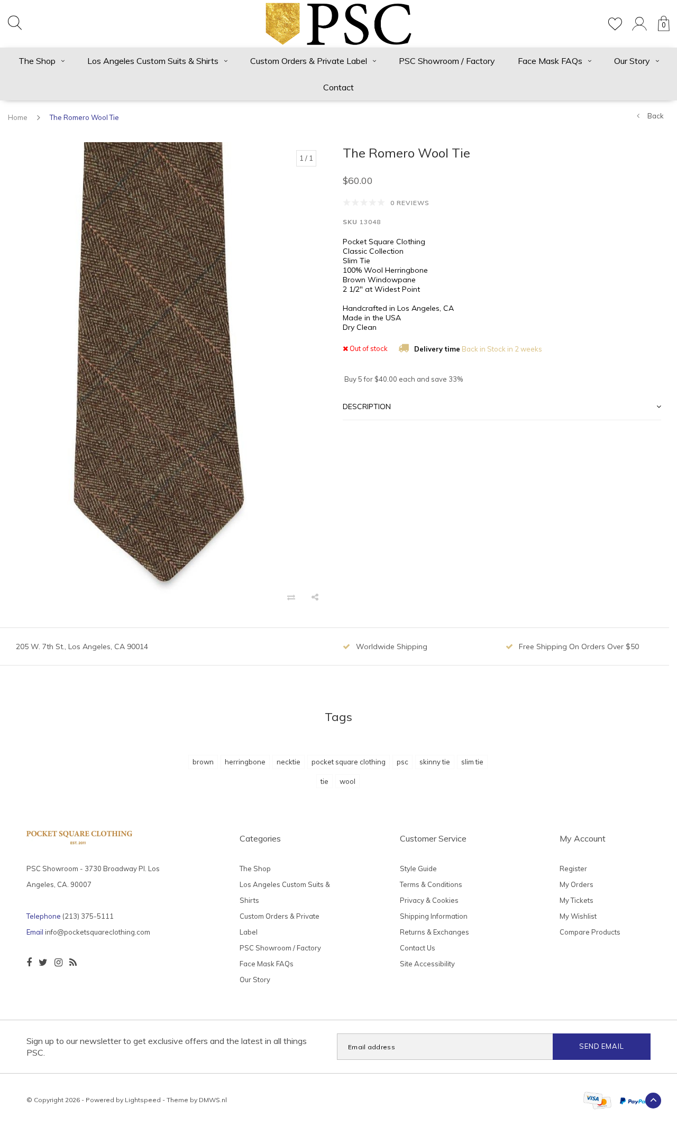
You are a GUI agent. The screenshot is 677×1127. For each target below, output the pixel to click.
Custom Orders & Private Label (308, 61)
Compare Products (590, 932)
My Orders (576, 884)
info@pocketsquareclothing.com (97, 932)
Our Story (632, 61)
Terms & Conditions (431, 884)
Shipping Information (434, 916)
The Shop (37, 61)
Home (18, 117)
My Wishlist (578, 916)
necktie (288, 762)
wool (347, 781)
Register (573, 868)
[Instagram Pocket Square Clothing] (58, 962)
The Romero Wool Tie (84, 117)
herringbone (245, 762)
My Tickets (576, 900)
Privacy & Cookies (429, 900)
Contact (338, 87)
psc (402, 762)
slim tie (472, 762)
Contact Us (417, 948)
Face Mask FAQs (550, 61)
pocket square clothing (349, 762)
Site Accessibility (427, 963)
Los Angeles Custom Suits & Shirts (152, 61)
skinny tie (434, 762)
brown (203, 762)
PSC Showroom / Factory (447, 61)
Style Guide (418, 868)
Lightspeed (143, 1100)
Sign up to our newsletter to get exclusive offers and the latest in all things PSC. (166, 1047)
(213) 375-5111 (88, 916)
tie (324, 781)
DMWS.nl (213, 1100)
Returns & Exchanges (434, 932)
